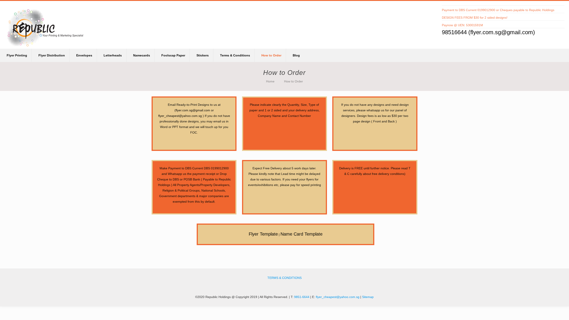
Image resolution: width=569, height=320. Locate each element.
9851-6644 (301, 297)
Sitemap (368, 297)
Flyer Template (263, 234)
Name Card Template (301, 234)
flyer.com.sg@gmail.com (501, 32)
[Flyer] (45, 24)
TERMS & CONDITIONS (284, 278)
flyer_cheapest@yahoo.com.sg (180, 116)
